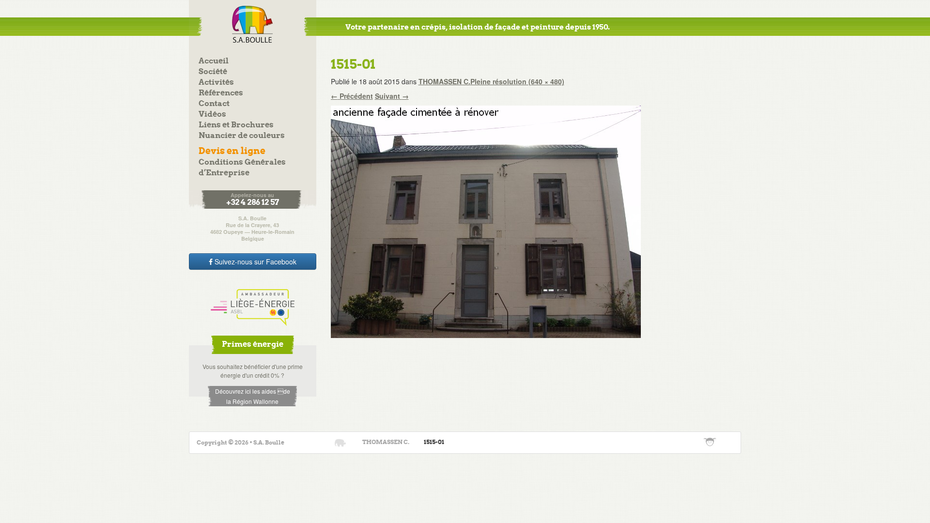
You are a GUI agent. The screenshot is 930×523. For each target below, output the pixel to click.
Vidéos (212, 114)
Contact (214, 104)
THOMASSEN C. (444, 81)
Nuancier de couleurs (242, 136)
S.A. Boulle (252, 24)
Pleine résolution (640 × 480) (517, 81)
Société (213, 72)
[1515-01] (486, 221)
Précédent (352, 96)
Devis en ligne (232, 151)
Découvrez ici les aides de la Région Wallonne (252, 396)
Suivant (392, 96)
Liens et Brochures (236, 125)
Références (221, 93)
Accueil (214, 61)
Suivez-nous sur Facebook (254, 261)
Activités (216, 82)
